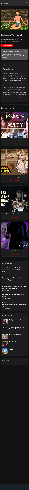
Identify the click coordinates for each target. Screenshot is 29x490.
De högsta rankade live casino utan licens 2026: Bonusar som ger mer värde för (14, 304)
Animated (14, 54)
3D (6, 54)
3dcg (9, 54)
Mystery (12, 56)
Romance (16, 56)
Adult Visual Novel (14, 51)
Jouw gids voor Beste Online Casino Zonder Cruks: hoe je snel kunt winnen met (13, 269)
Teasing (4, 57)
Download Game (7, 45)
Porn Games (23, 51)
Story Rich (23, 56)
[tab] (4, 64)
